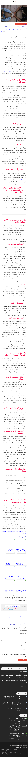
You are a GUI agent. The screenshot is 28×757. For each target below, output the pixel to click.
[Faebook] (26, 689)
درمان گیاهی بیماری (5, 754)
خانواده (7, 750)
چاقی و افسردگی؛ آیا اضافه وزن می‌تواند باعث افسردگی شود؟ (12, 697)
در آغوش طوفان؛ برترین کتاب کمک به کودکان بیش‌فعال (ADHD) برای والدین (11, 703)
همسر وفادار (16, 606)
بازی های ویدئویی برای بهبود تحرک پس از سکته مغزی (14, 720)
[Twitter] (10, 609)
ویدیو (2, 750)
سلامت (2, 749)
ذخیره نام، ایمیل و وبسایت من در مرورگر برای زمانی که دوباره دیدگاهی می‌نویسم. (14, 655)
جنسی (13, 754)
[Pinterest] (3, 609)
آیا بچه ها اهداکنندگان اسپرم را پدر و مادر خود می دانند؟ (15, 735)
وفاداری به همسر (9, 606)
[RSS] (22, 689)
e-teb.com (18, 747)
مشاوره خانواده (7, 71)
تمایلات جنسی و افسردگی (14, 708)
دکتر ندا (8, 29)
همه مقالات (8, 749)
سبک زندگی (18, 24)
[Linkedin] (5, 609)
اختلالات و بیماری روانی (15, 752)
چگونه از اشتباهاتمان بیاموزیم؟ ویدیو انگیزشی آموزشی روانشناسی (14, 727)
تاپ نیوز (18, 745)
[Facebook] (12, 609)
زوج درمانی (24, 24)
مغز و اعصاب (13, 750)
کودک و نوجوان (4, 752)
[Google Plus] (8, 609)
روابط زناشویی (22, 179)
